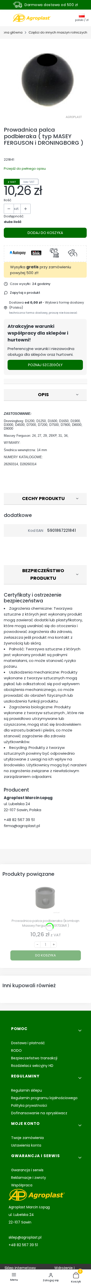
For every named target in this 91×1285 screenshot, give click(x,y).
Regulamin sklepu (26, 1090)
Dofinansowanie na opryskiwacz (39, 1113)
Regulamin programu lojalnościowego (44, 1097)
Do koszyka (45, 955)
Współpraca (21, 1185)
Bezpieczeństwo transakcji (34, 1058)
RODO (16, 1050)
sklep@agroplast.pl (25, 1237)
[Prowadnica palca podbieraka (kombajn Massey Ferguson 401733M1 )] (45, 900)
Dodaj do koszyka (45, 232)
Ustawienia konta (26, 1145)
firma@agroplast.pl (22, 825)
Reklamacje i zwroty (28, 1177)
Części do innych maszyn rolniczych (58, 32)
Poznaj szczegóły (45, 364)
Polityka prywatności (29, 1105)
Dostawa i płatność (28, 1042)
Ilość (7, 200)
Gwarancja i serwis (27, 1170)
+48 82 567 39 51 (19, 819)
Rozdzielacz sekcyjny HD (32, 1065)
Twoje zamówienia (27, 1137)
